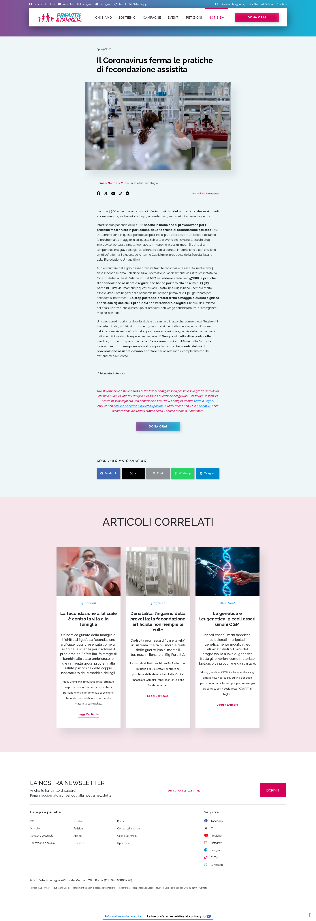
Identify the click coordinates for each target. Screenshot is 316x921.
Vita (123, 183)
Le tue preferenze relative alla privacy (174, 916)
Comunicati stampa (128, 828)
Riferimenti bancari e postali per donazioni (94, 888)
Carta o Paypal (204, 401)
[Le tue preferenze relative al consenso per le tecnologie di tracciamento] (309, 914)
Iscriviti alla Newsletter (205, 193)
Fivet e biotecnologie (144, 183)
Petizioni (78, 828)
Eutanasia (79, 843)
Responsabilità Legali (142, 888)
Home (101, 183)
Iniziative (78, 821)
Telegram (209, 473)
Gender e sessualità (41, 835)
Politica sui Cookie (62, 888)
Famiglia (35, 828)
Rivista (226, 4)
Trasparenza (124, 888)
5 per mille (204, 406)
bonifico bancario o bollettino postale (138, 406)
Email (160, 473)
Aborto (78, 835)
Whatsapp (185, 473)
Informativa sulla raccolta (123, 916)
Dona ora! (257, 17)
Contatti (281, 4)
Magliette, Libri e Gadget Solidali (253, 4)
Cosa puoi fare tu (127, 835)
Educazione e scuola (42, 842)
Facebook (110, 473)
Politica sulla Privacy (40, 888)
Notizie (215, 17)
